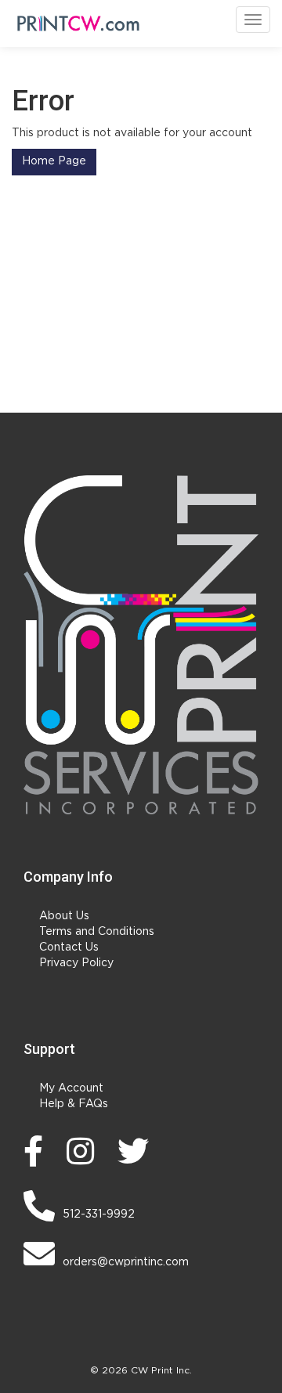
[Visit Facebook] (37, 1151)
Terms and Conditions (96, 931)
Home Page (54, 161)
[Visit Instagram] (84, 1151)
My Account (71, 1088)
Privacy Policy (76, 963)
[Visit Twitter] (137, 1151)
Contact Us (69, 947)
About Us (64, 916)
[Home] (141, 644)
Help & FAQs (73, 1104)
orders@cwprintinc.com (126, 1262)
